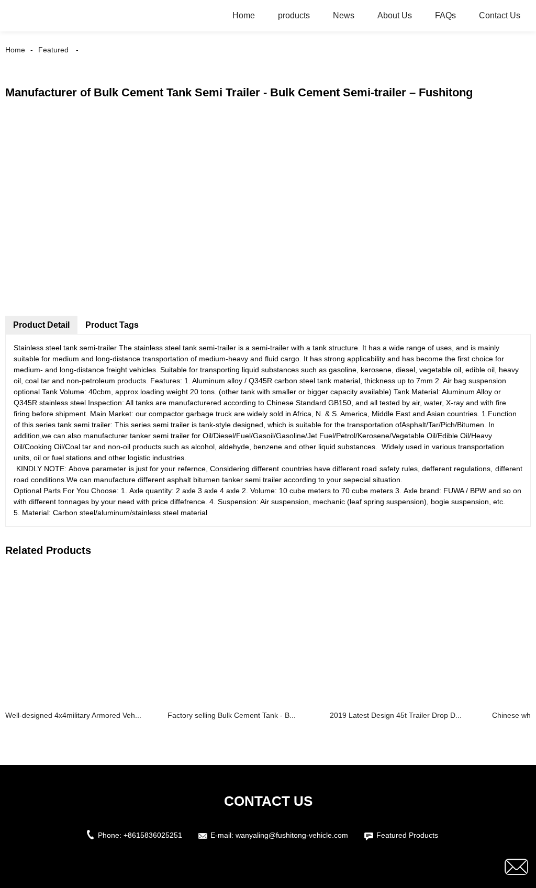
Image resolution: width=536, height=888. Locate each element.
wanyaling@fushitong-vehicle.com (292, 835)
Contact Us (499, 15)
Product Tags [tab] (112, 324)
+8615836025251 (153, 835)
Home (243, 15)
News (343, 15)
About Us (394, 15)
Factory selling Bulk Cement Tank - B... (232, 715)
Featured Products (407, 835)
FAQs (445, 15)
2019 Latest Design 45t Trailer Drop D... (396, 715)
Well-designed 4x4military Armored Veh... (73, 715)
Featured (53, 50)
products (294, 15)
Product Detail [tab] (41, 324)
